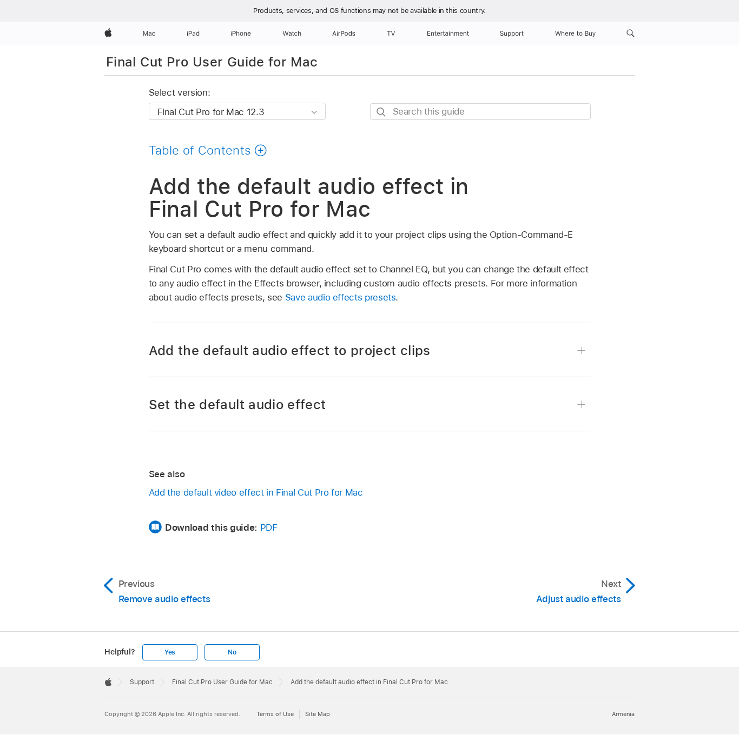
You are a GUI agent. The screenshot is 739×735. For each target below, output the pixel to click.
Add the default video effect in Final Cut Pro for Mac (256, 492)
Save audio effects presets (340, 297)
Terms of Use (275, 714)
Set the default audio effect (237, 404)
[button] (630, 33)
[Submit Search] (381, 112)
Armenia (623, 714)
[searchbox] (480, 111)
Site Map (317, 714)
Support (142, 682)
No (232, 652)
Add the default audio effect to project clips (290, 350)
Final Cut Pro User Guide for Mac (212, 62)
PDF (269, 527)
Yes (169, 652)
